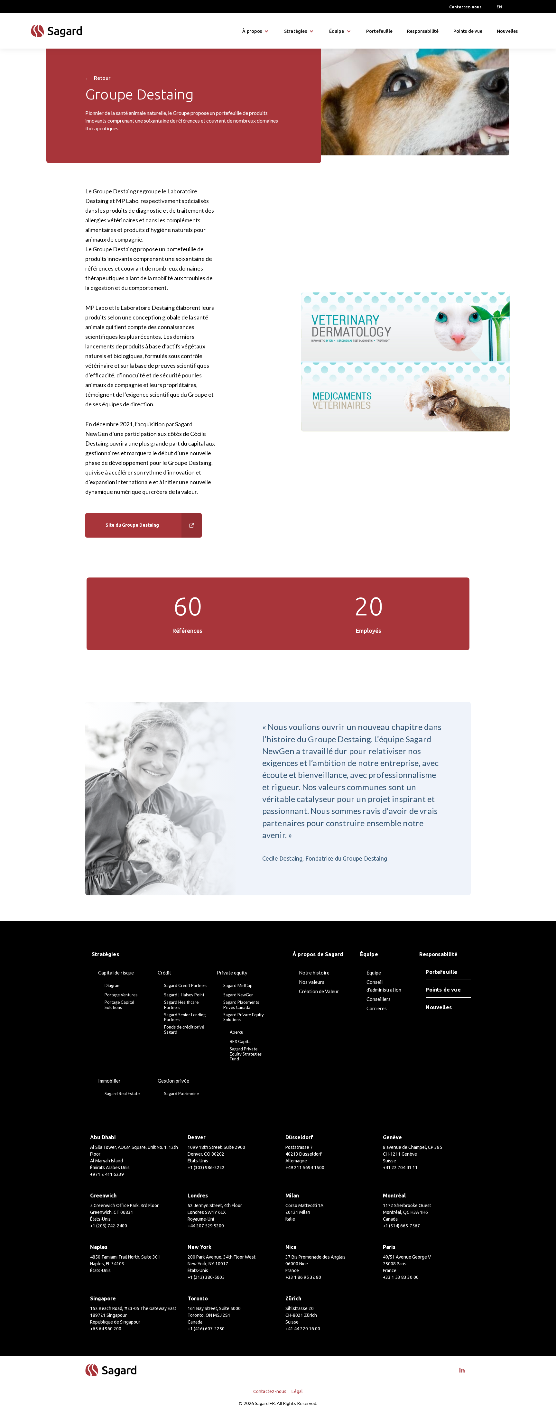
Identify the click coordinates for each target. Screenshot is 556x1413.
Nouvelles (507, 31)
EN (499, 7)
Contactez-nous (465, 7)
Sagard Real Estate (122, 1093)
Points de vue (467, 31)
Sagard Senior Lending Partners (185, 1017)
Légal (297, 1391)
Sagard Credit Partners (185, 985)
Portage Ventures (121, 995)
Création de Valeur (319, 991)
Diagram (113, 985)
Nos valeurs (311, 982)
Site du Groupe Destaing (132, 525)
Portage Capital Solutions (119, 1005)
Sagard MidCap (238, 985)
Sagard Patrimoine (181, 1093)
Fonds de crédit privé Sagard (184, 1030)
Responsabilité (423, 31)
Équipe (373, 972)
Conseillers (378, 999)
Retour (98, 78)
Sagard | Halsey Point (184, 995)
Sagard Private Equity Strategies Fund (246, 1054)
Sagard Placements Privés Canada (241, 1005)
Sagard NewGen (238, 995)
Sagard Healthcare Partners (181, 1005)
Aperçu (236, 1032)
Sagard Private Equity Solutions (243, 1017)
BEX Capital (241, 1041)
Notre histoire (314, 972)
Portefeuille (379, 31)
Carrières (376, 1008)
